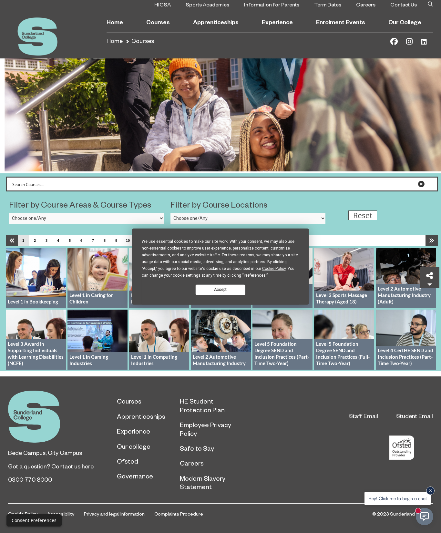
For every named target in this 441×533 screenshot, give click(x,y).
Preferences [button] (255, 275)
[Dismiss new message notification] (430, 491)
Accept (220, 289)
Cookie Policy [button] (274, 268)
